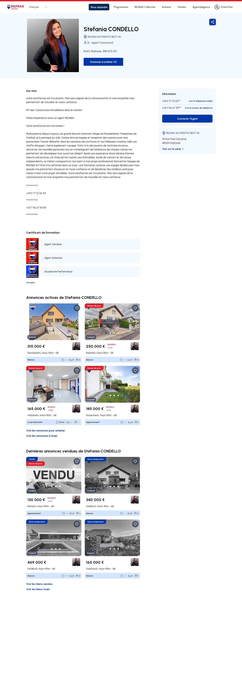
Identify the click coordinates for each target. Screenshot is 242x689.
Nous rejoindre (99, 7)
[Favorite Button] (77, 308)
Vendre (182, 7)
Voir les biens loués (38, 589)
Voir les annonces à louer (41, 435)
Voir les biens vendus (39, 584)
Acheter (166, 7)
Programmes (121, 7)
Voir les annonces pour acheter (45, 430)
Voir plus (30, 282)
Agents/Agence (201, 7)
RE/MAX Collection (145, 7)
